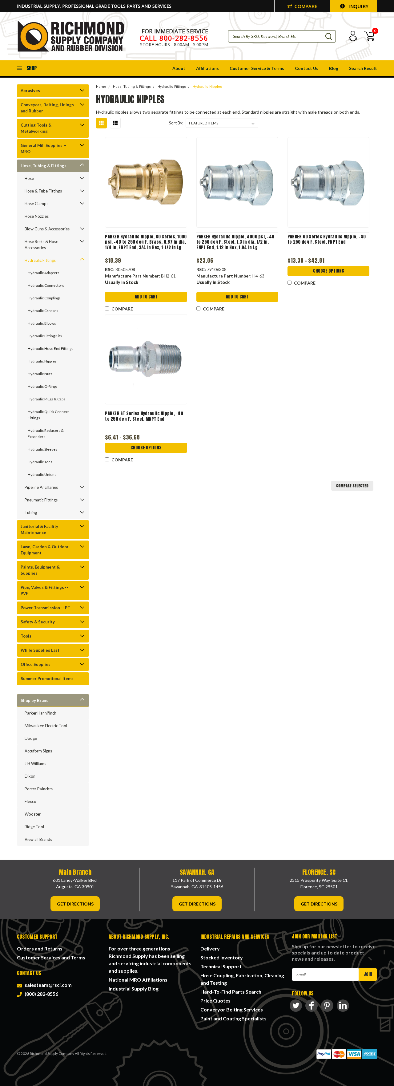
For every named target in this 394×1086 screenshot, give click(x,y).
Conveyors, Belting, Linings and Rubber (47, 107)
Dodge (31, 738)
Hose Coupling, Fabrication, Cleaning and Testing (242, 979)
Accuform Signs (38, 750)
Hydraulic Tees (40, 462)
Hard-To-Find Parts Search (230, 992)
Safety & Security (38, 621)
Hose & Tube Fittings (43, 190)
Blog (333, 68)
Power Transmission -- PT (45, 607)
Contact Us (306, 68)
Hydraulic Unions (42, 474)
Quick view (146, 182)
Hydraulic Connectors (46, 285)
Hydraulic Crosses (43, 310)
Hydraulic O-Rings (43, 386)
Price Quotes (215, 1000)
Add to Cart (146, 297)
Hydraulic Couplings (44, 298)
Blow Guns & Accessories (47, 228)
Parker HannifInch (40, 713)
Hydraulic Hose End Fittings (50, 348)
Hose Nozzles (37, 216)
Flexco (30, 801)
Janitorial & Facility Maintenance (39, 529)
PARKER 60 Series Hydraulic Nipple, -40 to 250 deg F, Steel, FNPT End (326, 239)
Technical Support (221, 966)
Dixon (30, 776)
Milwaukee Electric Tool (46, 725)
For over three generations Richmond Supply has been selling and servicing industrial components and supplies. (150, 960)
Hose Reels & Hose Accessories (41, 244)
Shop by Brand (35, 700)
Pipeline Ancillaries (41, 487)
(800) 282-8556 (40, 994)
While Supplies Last (40, 650)
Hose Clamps (36, 203)
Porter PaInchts (39, 788)
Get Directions (75, 903)
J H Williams (35, 763)
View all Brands (38, 839)
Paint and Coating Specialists (233, 1018)
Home (101, 87)
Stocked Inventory (221, 957)
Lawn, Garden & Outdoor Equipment (45, 549)
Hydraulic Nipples (42, 361)
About (178, 68)
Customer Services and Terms (51, 957)
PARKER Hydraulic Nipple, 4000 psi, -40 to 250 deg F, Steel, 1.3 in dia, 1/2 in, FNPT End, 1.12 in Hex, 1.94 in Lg (235, 242)
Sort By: (176, 122)
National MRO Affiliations (138, 980)
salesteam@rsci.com (47, 985)
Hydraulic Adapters (43, 272)
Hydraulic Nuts (40, 373)
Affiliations (207, 68)
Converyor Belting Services (231, 1009)
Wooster (33, 814)
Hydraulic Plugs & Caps (46, 399)
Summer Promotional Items (47, 678)
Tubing (31, 512)
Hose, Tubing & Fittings (43, 165)
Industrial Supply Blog (134, 988)
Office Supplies (35, 664)
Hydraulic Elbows (42, 323)
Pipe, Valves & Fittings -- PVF (44, 590)
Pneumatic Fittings (41, 499)
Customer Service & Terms (257, 68)
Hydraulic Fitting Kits (45, 336)
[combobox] (282, 36)
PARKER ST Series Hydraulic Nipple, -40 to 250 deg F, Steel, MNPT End (144, 416)
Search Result (363, 68)
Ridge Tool (34, 826)
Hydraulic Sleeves (42, 449)
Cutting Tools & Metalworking (36, 128)
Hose (29, 178)
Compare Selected (352, 485)
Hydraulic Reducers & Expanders (46, 433)
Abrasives (30, 90)
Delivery (210, 948)
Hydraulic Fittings (40, 260)
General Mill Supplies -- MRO (43, 148)
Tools (26, 636)
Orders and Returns (39, 948)
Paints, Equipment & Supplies (40, 570)
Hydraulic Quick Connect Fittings (48, 414)
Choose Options (328, 271)
